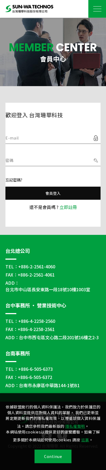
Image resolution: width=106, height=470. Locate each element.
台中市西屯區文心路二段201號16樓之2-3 (59, 337)
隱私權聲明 (75, 426)
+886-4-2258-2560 (36, 321)
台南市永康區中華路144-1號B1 (49, 385)
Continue (53, 456)
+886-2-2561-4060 (36, 266)
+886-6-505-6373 (35, 369)
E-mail (12, 138)
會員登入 (53, 193)
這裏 (85, 439)
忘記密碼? (13, 180)
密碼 (9, 160)
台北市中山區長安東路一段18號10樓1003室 (47, 289)
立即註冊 (68, 207)
